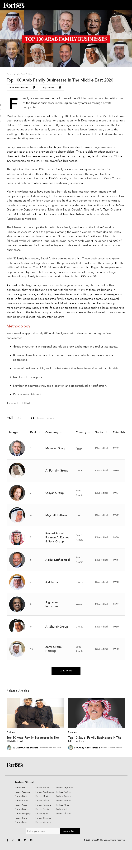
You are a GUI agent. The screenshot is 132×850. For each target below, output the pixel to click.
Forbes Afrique (63, 813)
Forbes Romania (43, 804)
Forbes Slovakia (63, 796)
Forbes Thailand (43, 817)
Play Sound (48, 87)
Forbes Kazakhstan (44, 791)
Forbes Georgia (22, 791)
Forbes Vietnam (43, 822)
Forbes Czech (21, 804)
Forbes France (22, 809)
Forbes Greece (63, 800)
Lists (30, 74)
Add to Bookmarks (18, 87)
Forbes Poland (42, 800)
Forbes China (21, 800)
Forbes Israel (21, 822)
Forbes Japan (42, 787)
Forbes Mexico (42, 796)
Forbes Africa (62, 804)
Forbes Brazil (21, 796)
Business (11, 732)
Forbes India (21, 817)
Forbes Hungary (22, 813)
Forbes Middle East (16, 74)
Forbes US (20, 787)
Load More (66, 670)
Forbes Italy (61, 809)
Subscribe (68, 831)
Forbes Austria (63, 791)
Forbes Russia (42, 809)
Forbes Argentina (64, 787)
